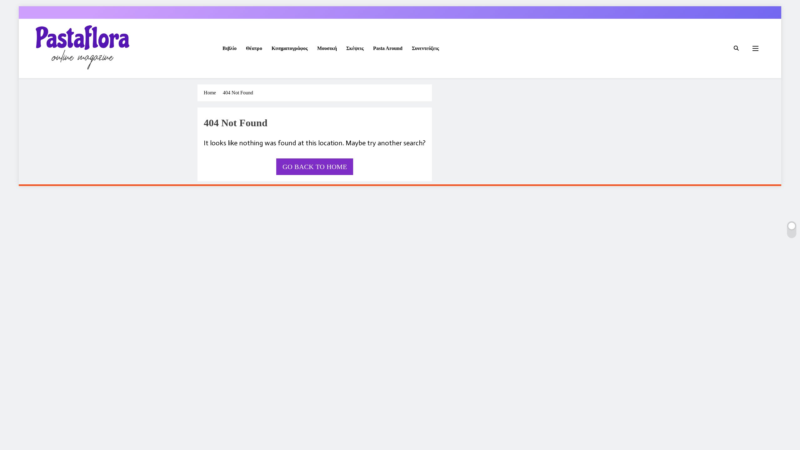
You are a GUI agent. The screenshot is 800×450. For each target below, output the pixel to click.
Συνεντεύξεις (425, 48)
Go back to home (314, 167)
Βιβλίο (229, 48)
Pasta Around (387, 48)
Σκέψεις (355, 48)
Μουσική (327, 48)
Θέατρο (254, 48)
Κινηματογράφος (290, 48)
